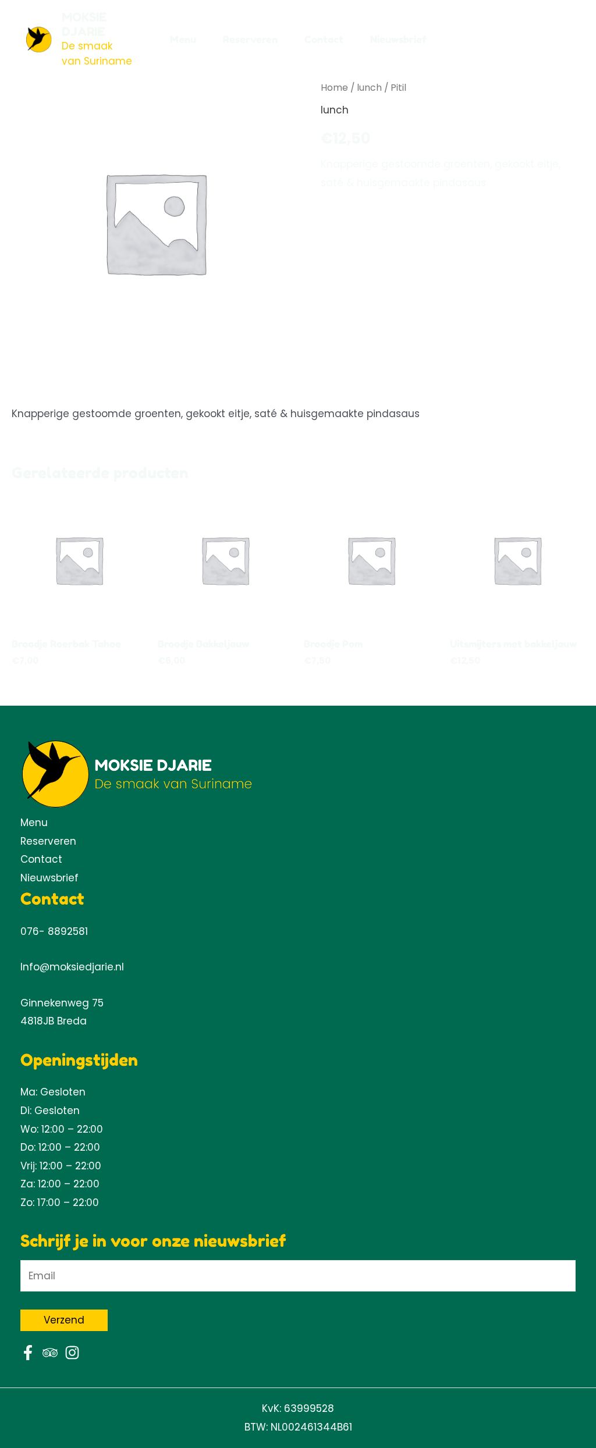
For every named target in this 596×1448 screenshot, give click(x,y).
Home (334, 87)
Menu (183, 39)
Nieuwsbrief (398, 39)
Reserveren (250, 39)
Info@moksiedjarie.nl (72, 967)
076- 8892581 (54, 931)
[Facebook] (28, 1352)
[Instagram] (72, 1352)
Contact (323, 39)
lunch (369, 87)
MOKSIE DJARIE (84, 24)
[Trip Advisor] (50, 1352)
